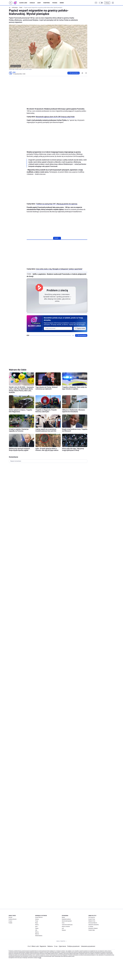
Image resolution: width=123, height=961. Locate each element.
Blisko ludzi (23, 2)
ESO (14, 72)
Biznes (62, 2)
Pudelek (10, 922)
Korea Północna (39, 917)
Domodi (10, 917)
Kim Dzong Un (91, 917)
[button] (101, 3)
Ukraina (37, 919)
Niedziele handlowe (66, 919)
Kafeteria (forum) (12, 919)
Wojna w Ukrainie (66, 926)
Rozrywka (46, 2)
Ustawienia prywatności (87, 946)
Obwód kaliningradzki (67, 921)
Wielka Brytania (38, 935)
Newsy (63, 917)
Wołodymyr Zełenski (93, 928)
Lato (63, 928)
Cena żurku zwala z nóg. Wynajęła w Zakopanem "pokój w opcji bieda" (59, 269)
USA (36, 930)
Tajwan (36, 928)
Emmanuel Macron (92, 922)
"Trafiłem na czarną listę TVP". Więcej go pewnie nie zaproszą (56, 204)
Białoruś (37, 933)
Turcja (36, 921)
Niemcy (37, 932)
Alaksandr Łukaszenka (93, 924)
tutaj (40, 957)
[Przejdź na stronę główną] (10, 4)
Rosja (36, 922)
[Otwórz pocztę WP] (96, 2)
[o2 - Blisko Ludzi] (16, 2)
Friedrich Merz (91, 930)
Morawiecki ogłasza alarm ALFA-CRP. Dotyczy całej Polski (55, 117)
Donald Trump (91, 919)
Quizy (39, 2)
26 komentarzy (74, 73)
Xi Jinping (90, 926)
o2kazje (32, 2)
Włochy (37, 924)
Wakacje (64, 930)
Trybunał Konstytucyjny (67, 924)
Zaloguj (107, 2)
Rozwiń (56, 238)
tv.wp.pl (10, 921)
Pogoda (54, 2)
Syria (36, 926)
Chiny (63, 922)
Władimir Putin (91, 921)
